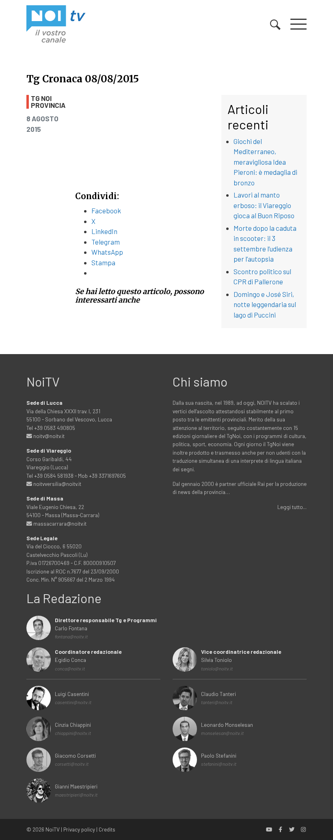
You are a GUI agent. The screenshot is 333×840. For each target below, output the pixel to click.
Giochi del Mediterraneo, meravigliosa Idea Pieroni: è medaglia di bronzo (265, 162)
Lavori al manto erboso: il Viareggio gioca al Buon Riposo (264, 205)
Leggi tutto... (292, 506)
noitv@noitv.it (48, 435)
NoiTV (52, 829)
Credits (107, 829)
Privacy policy (79, 829)
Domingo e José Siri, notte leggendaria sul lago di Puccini (265, 304)
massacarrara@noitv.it (59, 523)
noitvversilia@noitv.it (56, 483)
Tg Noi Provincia (48, 102)
